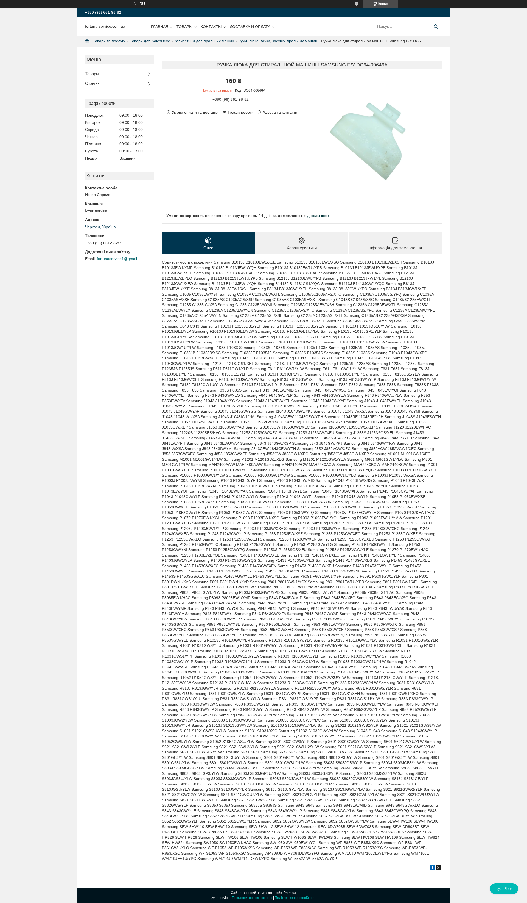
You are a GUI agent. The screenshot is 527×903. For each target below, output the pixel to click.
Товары (184, 26)
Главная (159, 26)
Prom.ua (290, 893)
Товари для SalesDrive (150, 41)
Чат (508, 889)
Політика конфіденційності (296, 898)
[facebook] (432, 868)
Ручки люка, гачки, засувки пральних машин (277, 41)
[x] (438, 868)
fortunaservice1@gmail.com (120, 258)
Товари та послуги (109, 41)
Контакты (211, 26)
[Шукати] (436, 26)
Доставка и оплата (250, 26)
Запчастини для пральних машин (204, 41)
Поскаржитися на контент (252, 898)
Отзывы (92, 83)
